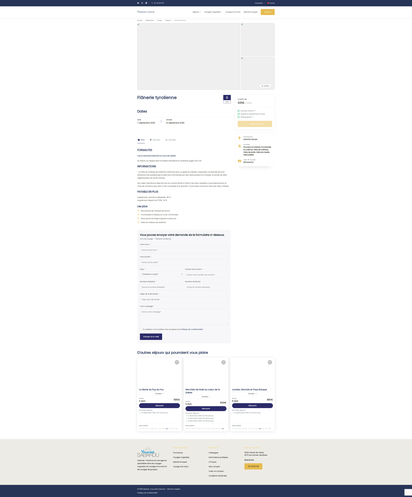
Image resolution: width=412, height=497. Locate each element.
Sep (167, 428)
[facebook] (138, 3)
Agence (196, 12)
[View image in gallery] (188, 24)
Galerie (266, 86)
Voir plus (158, 394)
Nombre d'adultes (148, 281)
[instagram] (142, 3)
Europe (254, 139)
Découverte (248, 162)
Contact (267, 12)
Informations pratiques (218, 457)
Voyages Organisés (212, 12)
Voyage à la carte (232, 12)
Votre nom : (145, 244)
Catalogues (213, 452)
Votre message (147, 306)
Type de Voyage (249, 160)
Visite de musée (262, 152)
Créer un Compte (216, 471)
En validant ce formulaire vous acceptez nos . (173, 329)
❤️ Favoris (271, 3)
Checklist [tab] (172, 140)
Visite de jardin (249, 152)
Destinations (248, 137)
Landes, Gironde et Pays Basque (249, 389)
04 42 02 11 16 (159, 3)
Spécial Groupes (251, 12)
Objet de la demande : (150, 294)
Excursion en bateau (251, 147)
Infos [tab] (143, 140)
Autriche (247, 139)
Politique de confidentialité (192, 329)
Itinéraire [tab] (156, 140)
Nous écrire (249, 460)
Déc (223, 428)
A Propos (212, 462)
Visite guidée (248, 154)
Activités (246, 144)
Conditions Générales (218, 476)
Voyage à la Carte (180, 466)
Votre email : (146, 257)
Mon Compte (214, 466)
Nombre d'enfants (192, 281)
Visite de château (261, 149)
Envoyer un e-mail (151, 336)
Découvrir (159, 405)
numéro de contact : (194, 269)
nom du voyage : (147, 239)
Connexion (259, 3)
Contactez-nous (256, 124)
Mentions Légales (173, 489)
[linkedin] (146, 3)
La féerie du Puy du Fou (151, 389)
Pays (142, 269)
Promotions (178, 452)
